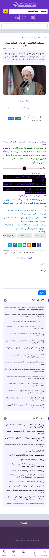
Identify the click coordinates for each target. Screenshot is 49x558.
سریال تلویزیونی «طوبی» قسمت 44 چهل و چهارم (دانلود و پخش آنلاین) (24, 439)
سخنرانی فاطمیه (40, 235)
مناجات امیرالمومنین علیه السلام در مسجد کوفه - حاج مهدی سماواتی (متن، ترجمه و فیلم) (25, 465)
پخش (18, 118)
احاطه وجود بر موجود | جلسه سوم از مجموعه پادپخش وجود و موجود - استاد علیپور (25, 399)
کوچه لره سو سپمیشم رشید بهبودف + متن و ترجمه (25, 481)
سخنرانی (26, 37)
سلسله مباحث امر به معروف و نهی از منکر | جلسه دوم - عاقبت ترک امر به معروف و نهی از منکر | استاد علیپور (24, 308)
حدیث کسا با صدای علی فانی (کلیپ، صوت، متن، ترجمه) (24, 503)
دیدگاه (43, 270)
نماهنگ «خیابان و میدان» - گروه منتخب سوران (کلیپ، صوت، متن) (25, 432)
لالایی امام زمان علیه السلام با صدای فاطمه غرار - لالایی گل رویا (25, 491)
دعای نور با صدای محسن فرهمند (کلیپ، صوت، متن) (25, 486)
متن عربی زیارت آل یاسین (34, 451)
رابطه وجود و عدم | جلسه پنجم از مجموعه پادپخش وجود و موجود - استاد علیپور (26, 384)
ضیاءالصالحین (25, 540)
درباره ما (24, 17)
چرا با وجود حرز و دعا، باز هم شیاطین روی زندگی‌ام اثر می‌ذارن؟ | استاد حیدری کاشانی (24, 370)
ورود (17, 17)
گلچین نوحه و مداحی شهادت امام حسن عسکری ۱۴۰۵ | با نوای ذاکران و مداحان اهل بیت (25, 342)
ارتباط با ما (32, 17)
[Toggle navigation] (24, 25)
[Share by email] (29, 245)
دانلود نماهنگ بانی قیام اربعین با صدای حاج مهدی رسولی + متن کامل (25, 349)
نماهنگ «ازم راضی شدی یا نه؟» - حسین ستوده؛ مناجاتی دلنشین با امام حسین (26, 334)
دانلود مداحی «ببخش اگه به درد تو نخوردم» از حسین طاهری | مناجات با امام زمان (25, 327)
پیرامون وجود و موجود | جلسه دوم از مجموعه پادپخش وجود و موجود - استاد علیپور (25, 406)
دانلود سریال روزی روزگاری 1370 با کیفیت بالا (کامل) (25, 455)
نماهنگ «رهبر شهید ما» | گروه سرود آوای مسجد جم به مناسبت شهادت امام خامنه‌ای (26, 356)
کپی (6, 252)
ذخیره (42, 292)
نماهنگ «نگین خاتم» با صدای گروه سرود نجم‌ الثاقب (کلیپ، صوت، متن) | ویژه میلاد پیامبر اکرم (26, 476)
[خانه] (24, 4)
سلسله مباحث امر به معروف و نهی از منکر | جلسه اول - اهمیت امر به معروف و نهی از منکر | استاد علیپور (24, 315)
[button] (15, 245)
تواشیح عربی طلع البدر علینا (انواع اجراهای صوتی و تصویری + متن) (24, 445)
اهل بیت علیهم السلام (38, 37)
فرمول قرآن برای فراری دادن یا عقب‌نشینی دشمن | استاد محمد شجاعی (24, 363)
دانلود (11, 118)
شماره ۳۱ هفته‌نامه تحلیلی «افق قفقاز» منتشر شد (27, 321)
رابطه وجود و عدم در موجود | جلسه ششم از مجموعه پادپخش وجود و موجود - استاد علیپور (25, 377)
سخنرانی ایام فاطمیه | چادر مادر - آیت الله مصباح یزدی (25, 199)
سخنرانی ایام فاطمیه (24, 235)
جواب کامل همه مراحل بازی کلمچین (30, 459)
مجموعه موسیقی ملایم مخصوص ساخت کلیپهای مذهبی (24, 470)
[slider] (13, 108)
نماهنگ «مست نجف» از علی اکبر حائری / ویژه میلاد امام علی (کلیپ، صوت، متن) (25, 425)
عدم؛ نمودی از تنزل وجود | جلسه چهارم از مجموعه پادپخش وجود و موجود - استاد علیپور (25, 391)
